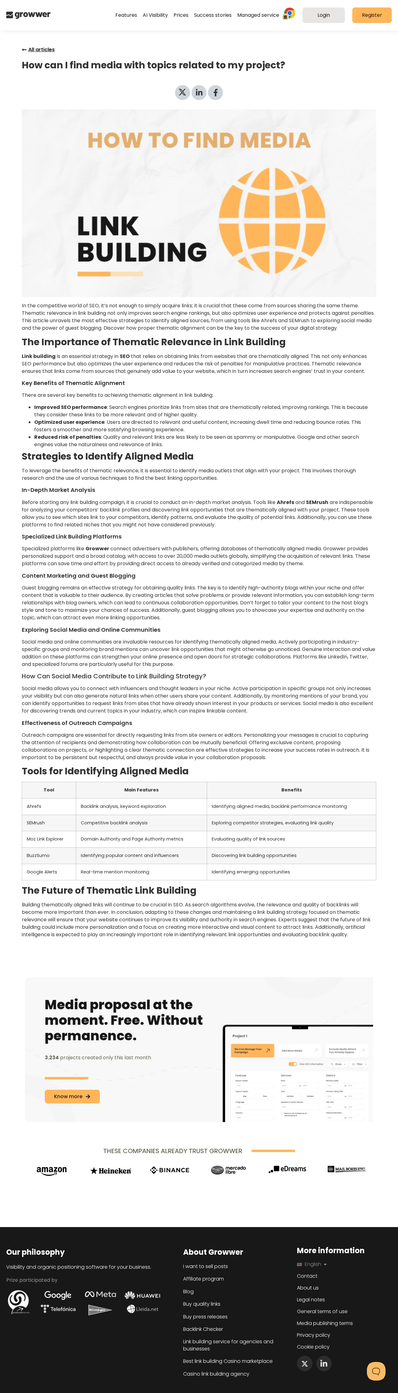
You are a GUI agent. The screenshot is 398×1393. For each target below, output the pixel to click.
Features (126, 15)
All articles (41, 49)
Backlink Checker (203, 1329)
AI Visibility (155, 15)
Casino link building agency (216, 1374)
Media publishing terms (325, 1323)
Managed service (258, 15)
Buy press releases (205, 1316)
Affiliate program (203, 1279)
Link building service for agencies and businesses (228, 1345)
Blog (188, 1291)
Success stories (213, 15)
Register (372, 15)
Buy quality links (201, 1304)
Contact (307, 1276)
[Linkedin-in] (324, 1363)
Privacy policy (313, 1335)
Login (323, 15)
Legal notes (311, 1300)
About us (308, 1288)
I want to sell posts (205, 1266)
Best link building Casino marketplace (228, 1361)
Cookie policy (313, 1347)
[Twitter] (304, 1363)
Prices (181, 15)
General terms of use (322, 1311)
